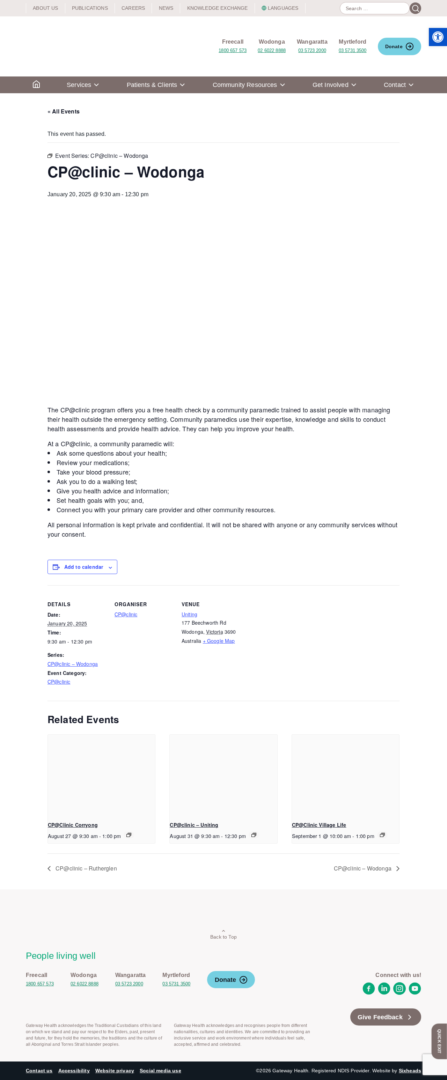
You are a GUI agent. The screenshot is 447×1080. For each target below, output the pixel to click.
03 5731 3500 (353, 50)
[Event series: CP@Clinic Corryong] (128, 835)
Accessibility (74, 1070)
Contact (395, 84)
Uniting (189, 614)
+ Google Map (219, 640)
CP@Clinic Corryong (73, 824)
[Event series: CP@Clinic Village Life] (382, 835)
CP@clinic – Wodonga (72, 663)
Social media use (160, 1070)
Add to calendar (83, 566)
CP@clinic (58, 681)
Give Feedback (380, 1017)
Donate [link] (394, 46)
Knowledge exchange (217, 8)
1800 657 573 (233, 50)
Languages (283, 8)
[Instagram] (399, 993)
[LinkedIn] (384, 993)
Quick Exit (439, 1041)
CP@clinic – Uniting (194, 824)
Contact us (39, 1070)
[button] (438, 37)
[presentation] (101, 775)
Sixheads (410, 1070)
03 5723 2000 (312, 50)
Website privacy (114, 1070)
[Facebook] (368, 993)
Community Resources (245, 84)
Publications (90, 8)
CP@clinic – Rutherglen (85, 868)
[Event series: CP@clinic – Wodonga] (253, 835)
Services (79, 84)
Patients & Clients (152, 84)
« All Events (63, 111)
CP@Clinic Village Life (319, 824)
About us (45, 8)
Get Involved (331, 84)
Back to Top (223, 937)
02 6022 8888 (272, 50)
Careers (133, 8)
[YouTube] (415, 993)
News (166, 8)
